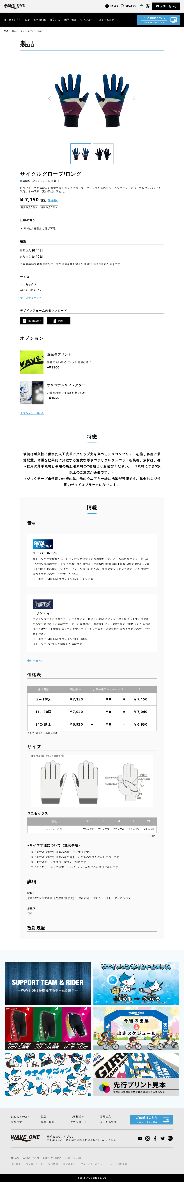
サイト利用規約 (118, 1164)
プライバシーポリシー (93, 1164)
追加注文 (16, 1122)
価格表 (52, 200)
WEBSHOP (30, 1158)
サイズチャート (30, 297)
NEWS (114, 6)
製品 (27, 19)
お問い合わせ (168, 6)
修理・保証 (70, 19)
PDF (61, 320)
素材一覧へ (34, 660)
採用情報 (53, 1164)
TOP (6, 31)
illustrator (34, 320)
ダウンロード (87, 19)
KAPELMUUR (51, 1158)
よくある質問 (106, 19)
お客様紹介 (40, 19)
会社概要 (16, 1164)
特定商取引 (69, 1164)
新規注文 (105, 1116)
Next (133, 98)
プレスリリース (34, 1164)
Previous (50, 98)
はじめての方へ (12, 19)
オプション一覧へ (31, 413)
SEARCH (131, 6)
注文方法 (55, 19)
